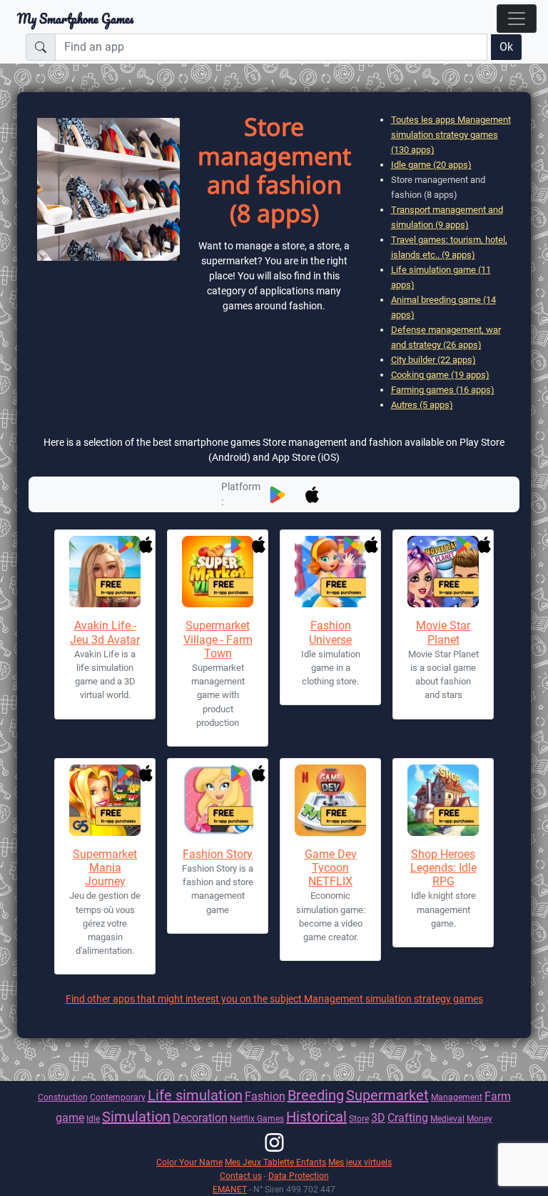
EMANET (230, 1189)
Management (456, 1097)
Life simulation (195, 1095)
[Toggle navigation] (517, 18)
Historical (316, 1116)
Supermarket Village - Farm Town (218, 639)
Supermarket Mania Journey (105, 867)
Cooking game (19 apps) (440, 374)
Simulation (136, 1116)
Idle (93, 1118)
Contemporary (118, 1097)
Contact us (241, 1175)
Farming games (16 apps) (442, 389)
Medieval (447, 1118)
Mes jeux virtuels (360, 1162)
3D (378, 1118)
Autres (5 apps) (422, 404)
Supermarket (387, 1095)
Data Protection (298, 1175)
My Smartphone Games (75, 19)
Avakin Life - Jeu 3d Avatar (105, 632)
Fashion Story (218, 854)
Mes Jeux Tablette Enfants (275, 1162)
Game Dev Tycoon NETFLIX (331, 867)
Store (359, 1118)
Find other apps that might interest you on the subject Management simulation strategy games (274, 999)
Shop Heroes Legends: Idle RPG (443, 867)
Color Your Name (189, 1162)
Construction (63, 1097)
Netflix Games (257, 1118)
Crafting (407, 1118)
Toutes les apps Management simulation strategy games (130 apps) (451, 134)
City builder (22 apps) (433, 359)
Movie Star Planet (443, 632)
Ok (506, 47)
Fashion (265, 1096)
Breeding (316, 1095)
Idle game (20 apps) (431, 164)
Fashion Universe (330, 632)
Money (479, 1118)
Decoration (200, 1118)
